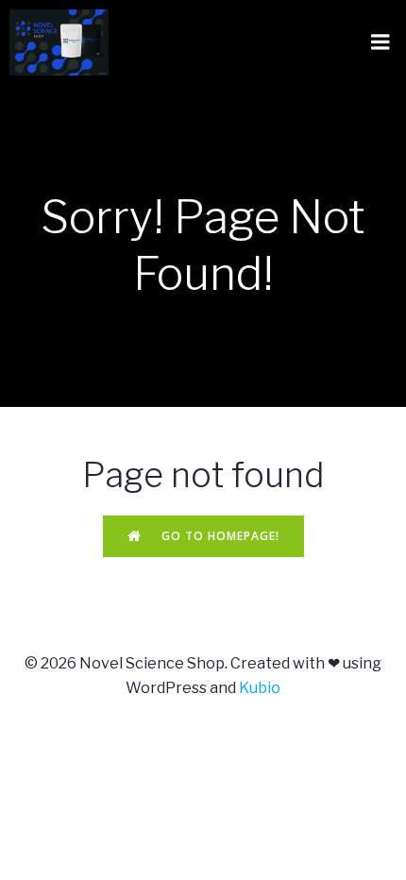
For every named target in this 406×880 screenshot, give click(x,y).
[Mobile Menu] (380, 42)
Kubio (259, 688)
